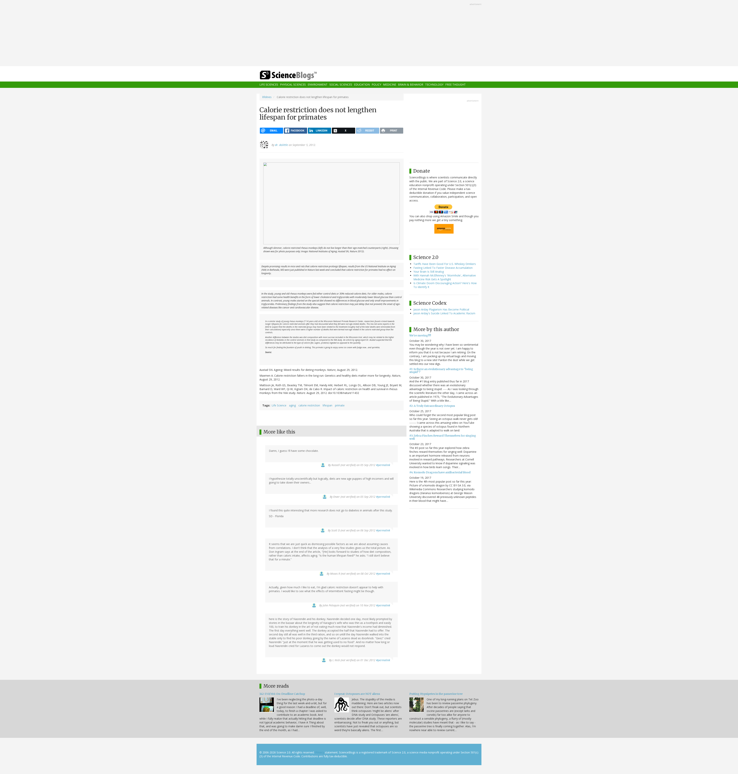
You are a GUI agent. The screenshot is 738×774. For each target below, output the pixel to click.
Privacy (319, 752)
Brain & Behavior (410, 84)
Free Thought (455, 84)
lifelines (267, 97)
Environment (317, 84)
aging (292, 405)
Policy (376, 84)
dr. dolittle (281, 145)
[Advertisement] (369, 33)
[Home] (295, 75)
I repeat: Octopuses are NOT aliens (357, 694)
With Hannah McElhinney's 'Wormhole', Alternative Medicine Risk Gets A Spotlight (444, 277)
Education (362, 84)
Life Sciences (268, 84)
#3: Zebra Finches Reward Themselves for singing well (442, 437)
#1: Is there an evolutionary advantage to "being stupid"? (441, 370)
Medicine (389, 84)
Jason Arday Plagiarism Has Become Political (441, 309)
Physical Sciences (293, 84)
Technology (434, 84)
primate (340, 405)
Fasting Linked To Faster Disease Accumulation (443, 268)
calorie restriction (309, 405)
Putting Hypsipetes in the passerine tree (436, 694)
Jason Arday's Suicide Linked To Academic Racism (444, 313)
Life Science (279, 405)
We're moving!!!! (420, 335)
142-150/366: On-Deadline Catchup (282, 694)
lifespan (327, 405)
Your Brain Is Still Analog (428, 271)
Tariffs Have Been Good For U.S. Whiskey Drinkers (444, 264)
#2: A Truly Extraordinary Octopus (432, 406)
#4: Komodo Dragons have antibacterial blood (439, 472)
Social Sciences (340, 84)
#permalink (383, 465)
